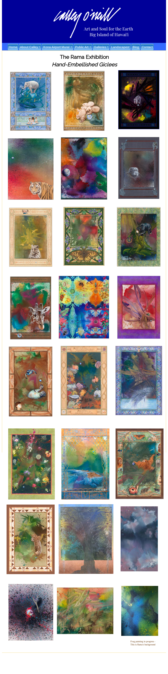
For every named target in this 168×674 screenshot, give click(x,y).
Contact (147, 47)
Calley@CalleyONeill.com (89, 658)
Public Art (81, 47)
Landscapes (120, 47)
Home (13, 47)
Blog (136, 47)
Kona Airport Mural (56, 47)
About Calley (29, 47)
